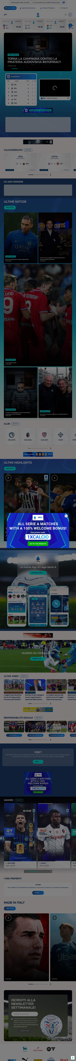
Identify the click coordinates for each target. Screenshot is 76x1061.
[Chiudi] (66, 515)
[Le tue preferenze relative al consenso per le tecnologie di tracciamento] (73, 1058)
